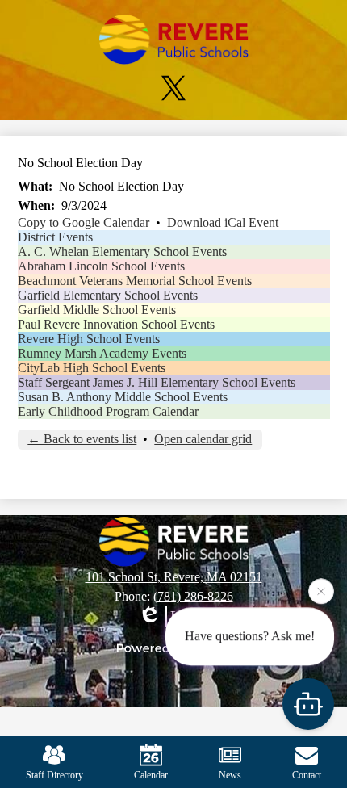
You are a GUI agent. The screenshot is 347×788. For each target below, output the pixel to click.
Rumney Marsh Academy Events (102, 353)
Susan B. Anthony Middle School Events (123, 397)
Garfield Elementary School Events (108, 295)
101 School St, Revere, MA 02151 (174, 577)
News (230, 775)
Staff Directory (54, 775)
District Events (55, 237)
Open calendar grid (203, 439)
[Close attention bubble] (321, 591)
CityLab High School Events (91, 368)
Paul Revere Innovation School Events (116, 324)
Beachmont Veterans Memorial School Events (135, 280)
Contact (306, 775)
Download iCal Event (222, 222)
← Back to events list (81, 439)
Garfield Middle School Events (97, 309)
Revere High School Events (89, 339)
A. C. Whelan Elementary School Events (122, 251)
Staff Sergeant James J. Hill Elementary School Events (156, 382)
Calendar (151, 775)
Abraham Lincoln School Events (101, 266)
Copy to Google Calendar (83, 222)
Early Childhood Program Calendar (108, 411)
